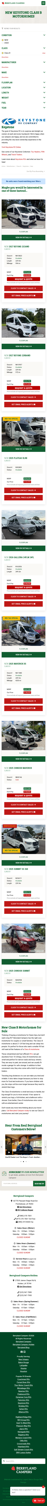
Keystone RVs (20, 159)
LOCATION (6, 87)
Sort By (35, 171)
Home (3, 166)
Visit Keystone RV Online (11, 147)
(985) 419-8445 (24, 1222)
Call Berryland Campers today (18, 1111)
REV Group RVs (23, 1420)
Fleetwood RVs (23, 1394)
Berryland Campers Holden (23, 1345)
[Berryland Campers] (13, 3)
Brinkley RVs (24, 1406)
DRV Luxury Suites (23, 1453)
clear (43, 53)
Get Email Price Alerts (22, 296)
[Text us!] (38, 1501)
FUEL (4, 102)
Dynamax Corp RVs (23, 1397)
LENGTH (5, 92)
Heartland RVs (23, 1447)
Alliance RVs (24, 1412)
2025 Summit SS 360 (16, 870)
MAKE (4, 72)
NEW (6, 40)
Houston (23, 1371)
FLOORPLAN (7, 82)
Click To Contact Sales (22, 288)
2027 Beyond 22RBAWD (17, 356)
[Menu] (43, 3)
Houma (23, 1368)
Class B (7, 53)
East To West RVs (24, 1423)
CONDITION (7, 35)
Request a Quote (23, 279)
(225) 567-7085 (26, 1292)
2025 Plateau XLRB (15, 459)
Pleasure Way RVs (23, 1426)
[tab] (23, 35)
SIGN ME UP (39, 1183)
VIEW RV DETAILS (23, 237)
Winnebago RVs (23, 1388)
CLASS (5, 48)
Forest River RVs (23, 1382)
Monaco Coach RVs (23, 1438)
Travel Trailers (16, 155)
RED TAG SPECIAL (11, 419)
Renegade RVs (23, 1432)
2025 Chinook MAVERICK (18, 769)
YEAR (4, 107)
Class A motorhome (31, 1049)
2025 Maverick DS (15, 664)
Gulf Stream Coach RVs (23, 1450)
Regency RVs (23, 1435)
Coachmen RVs (23, 1379)
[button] (1, 1146)
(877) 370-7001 (22, 1219)
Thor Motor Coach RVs (23, 1385)
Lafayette (23, 1365)
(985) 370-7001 (26, 1216)
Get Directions (25, 1207)
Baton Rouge (23, 1362)
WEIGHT (5, 97)
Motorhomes (11, 166)
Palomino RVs (23, 1400)
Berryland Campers (23, 1342)
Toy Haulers (35, 152)
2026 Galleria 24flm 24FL (19, 558)
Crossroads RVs (23, 1444)
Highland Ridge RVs (23, 1417)
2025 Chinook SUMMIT (17, 971)
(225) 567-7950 (26, 1295)
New (31, 166)
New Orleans (23, 1359)
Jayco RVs (23, 1429)
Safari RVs (23, 1409)
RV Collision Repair (25, 1210)
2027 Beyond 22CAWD (16, 247)
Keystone (26, 166)
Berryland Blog (23, 1347)
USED (6, 43)
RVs (31, 1054)
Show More (5, 57)
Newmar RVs (23, 1391)
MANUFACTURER (9, 62)
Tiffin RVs (23, 1441)
